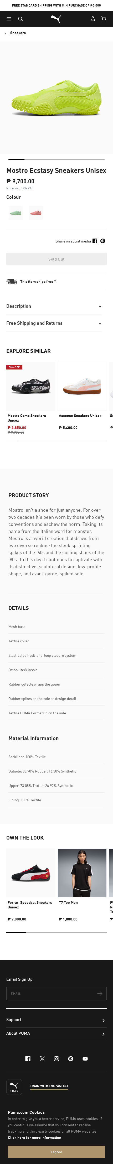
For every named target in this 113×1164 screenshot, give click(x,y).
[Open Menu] (10, 19)
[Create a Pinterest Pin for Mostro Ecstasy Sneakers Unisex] (103, 241)
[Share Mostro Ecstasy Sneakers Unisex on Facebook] (95, 241)
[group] (30, 393)
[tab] (16, 159)
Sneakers (18, 33)
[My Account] (93, 19)
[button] (10, 19)
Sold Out (56, 259)
